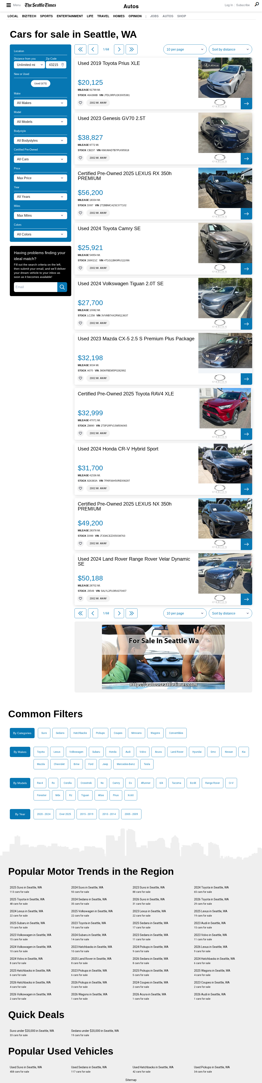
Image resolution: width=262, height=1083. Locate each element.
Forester (41, 795)
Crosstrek (86, 783)
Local (13, 16)
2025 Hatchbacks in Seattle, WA (30, 973)
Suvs (44, 733)
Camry (116, 783)
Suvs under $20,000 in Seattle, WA (32, 1033)
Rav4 (40, 783)
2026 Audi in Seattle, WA (210, 996)
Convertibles (176, 733)
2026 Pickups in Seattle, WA (89, 984)
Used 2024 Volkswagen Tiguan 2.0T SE (121, 283)
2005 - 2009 (131, 814)
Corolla (68, 783)
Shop (181, 16)
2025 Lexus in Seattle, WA (210, 913)
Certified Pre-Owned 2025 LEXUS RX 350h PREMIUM (125, 176)
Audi (128, 751)
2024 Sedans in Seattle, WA (89, 901)
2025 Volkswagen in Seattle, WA (92, 913)
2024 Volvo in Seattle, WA (26, 961)
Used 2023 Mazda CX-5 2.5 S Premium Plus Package (136, 338)
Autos (131, 6)
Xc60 (131, 795)
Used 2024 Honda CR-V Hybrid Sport (118, 448)
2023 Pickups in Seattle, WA (89, 973)
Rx (53, 783)
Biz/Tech (29, 16)
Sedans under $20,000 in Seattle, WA (95, 1033)
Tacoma (176, 783)
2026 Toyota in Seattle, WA (211, 901)
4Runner (145, 783)
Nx (102, 783)
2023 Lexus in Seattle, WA (149, 913)
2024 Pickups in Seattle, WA (150, 949)
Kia (243, 751)
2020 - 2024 (43, 814)
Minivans (136, 733)
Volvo (143, 751)
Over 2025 (65, 814)
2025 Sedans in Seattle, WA (150, 925)
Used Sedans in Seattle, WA (89, 1069)
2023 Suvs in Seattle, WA (149, 889)
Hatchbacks (80, 733)
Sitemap (131, 1080)
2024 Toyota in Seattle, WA (211, 889)
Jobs (154, 16)
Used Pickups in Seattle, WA (212, 1069)
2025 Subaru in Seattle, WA (27, 925)
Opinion (135, 16)
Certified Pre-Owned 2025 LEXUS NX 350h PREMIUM (125, 506)
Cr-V (231, 783)
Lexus (57, 751)
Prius (116, 795)
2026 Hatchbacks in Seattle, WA (30, 984)
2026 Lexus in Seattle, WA (210, 949)
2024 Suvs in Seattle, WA (87, 889)
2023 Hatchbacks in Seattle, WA (91, 949)
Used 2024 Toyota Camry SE (109, 228)
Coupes (118, 733)
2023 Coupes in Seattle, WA (212, 984)
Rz (70, 795)
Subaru (96, 751)
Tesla (147, 764)
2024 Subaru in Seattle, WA (88, 937)
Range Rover (212, 783)
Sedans (60, 733)
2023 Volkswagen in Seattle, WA (30, 937)
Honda (112, 751)
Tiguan (85, 795)
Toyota (41, 751)
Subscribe (243, 5)
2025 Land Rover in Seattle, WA (91, 961)
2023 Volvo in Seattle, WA (210, 937)
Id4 (161, 783)
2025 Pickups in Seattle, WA (150, 973)
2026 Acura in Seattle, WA (149, 996)
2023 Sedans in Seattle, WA (150, 937)
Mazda (41, 764)
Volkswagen (76, 751)
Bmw (76, 764)
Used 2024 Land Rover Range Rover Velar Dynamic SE (134, 561)
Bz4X (193, 783)
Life (90, 16)
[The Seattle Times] (40, 5)
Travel (103, 16)
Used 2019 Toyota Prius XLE (109, 63)
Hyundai (197, 751)
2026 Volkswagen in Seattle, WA (30, 996)
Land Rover (177, 751)
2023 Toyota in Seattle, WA (88, 925)
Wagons (155, 733)
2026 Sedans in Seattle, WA (150, 961)
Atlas (101, 795)
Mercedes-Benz (126, 764)
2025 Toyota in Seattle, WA (27, 901)
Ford (90, 764)
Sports (46, 16)
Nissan (229, 751)
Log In (229, 5)
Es (130, 783)
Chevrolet (59, 764)
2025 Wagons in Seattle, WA (212, 973)
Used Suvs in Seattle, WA (26, 1069)
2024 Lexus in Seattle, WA (26, 913)
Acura (158, 751)
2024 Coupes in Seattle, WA (150, 984)
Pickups (100, 733)
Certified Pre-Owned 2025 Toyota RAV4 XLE (126, 393)
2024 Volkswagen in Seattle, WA (30, 949)
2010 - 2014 (109, 814)
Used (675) (40, 83)
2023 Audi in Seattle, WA (210, 925)
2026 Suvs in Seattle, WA (149, 901)
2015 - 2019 (86, 814)
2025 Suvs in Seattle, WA (26, 889)
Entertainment (70, 16)
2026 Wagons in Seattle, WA (89, 996)
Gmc (213, 751)
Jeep (105, 764)
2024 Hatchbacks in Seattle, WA (214, 961)
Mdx (57, 795)
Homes (119, 16)
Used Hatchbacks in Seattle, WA (153, 1069)
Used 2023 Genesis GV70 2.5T (112, 118)
